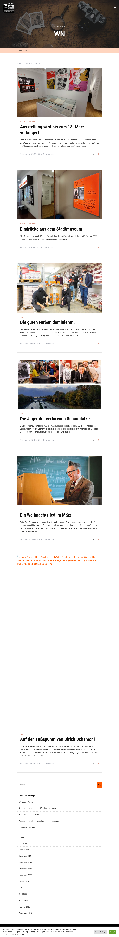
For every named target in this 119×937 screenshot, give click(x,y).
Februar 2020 (24, 907)
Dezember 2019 (25, 913)
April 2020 (23, 894)
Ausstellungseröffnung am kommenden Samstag (39, 821)
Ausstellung (25, 122)
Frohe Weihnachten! (27, 827)
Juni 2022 (23, 843)
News (34, 122)
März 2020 (23, 900)
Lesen (94, 154)
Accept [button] (112, 932)
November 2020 (25, 875)
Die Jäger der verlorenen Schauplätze (55, 418)
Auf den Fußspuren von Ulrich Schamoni (57, 739)
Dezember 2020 (25, 869)
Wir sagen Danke (26, 802)
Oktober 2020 (24, 881)
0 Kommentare (48, 154)
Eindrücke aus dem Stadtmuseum (51, 229)
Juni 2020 (23, 888)
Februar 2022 (24, 850)
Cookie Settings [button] (100, 932)
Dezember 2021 (25, 856)
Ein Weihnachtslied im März (45, 515)
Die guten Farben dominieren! (47, 322)
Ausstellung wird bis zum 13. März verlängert (37, 808)
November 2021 (25, 862)
